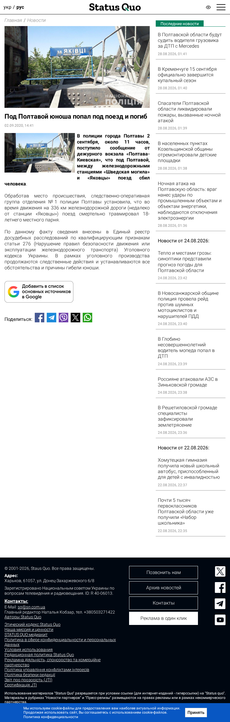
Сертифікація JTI (20, 684)
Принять (196, 712)
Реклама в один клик (163, 618)
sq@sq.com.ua (31, 607)
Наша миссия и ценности (28, 629)
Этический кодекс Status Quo (32, 624)
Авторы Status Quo (22, 616)
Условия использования (28, 649)
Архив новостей (163, 587)
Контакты (15, 601)
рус (20, 7)
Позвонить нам (163, 572)
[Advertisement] (77, 347)
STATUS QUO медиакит (26, 634)
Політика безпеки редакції (29, 674)
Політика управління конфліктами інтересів (46, 669)
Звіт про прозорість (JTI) (28, 679)
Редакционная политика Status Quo (39, 654)
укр (7, 7)
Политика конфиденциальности (50, 717)
